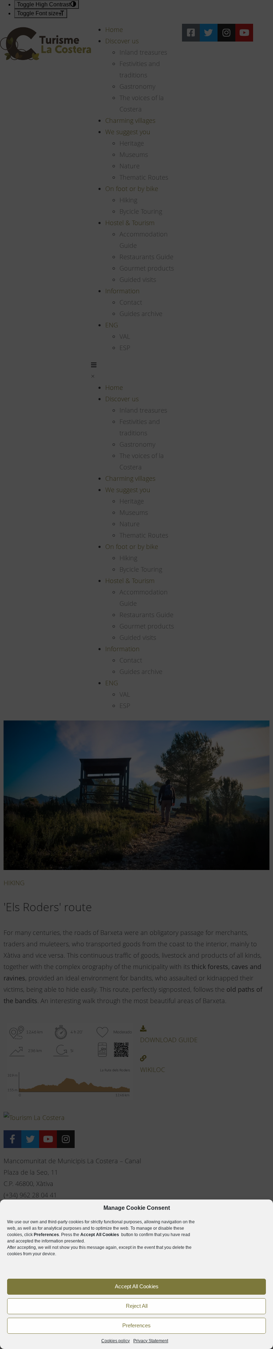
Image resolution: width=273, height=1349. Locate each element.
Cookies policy (115, 1340)
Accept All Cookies (137, 1286)
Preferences (136, 1325)
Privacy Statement (150, 1340)
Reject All (137, 1306)
